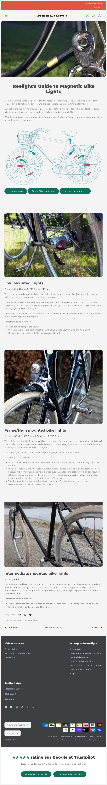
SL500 (24, 436)
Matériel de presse (79, 657)
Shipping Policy (81, 736)
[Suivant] (76, 5)
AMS (43, 289)
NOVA (17, 436)
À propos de (76, 649)
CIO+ (16, 579)
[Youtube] (11, 707)
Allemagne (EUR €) (92, 3)
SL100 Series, (20, 289)
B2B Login (9, 657)
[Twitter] (27, 707)
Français (97, 7)
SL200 (30, 289)
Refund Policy (66, 736)
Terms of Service (96, 736)
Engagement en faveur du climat (86, 653)
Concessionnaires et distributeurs (86, 665)
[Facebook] (5, 707)
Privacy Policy (53, 736)
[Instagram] (16, 707)
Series (36, 289)
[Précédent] (31, 5)
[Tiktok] (22, 707)
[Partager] (19, 614)
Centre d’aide (10, 649)
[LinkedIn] (33, 707)
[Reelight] (53, 15)
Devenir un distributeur (81, 669)
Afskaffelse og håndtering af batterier (88, 740)
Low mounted (16, 191)
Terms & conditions (64, 740)
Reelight (13, 740)
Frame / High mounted (43, 191)
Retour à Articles (53, 627)
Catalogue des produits (81, 661)
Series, (30, 436)
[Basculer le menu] (7, 15)
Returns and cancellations (17, 653)
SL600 (38, 436)
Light (48, 289)
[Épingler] (30, 614)
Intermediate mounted (75, 191)
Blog (72, 673)
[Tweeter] (25, 614)
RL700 (51, 436)
